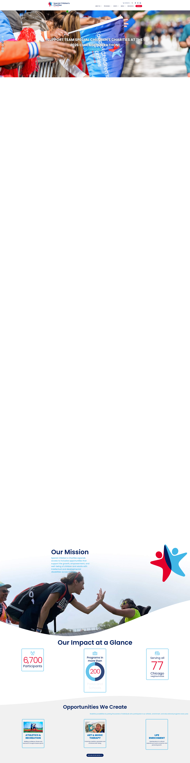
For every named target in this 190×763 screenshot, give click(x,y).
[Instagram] (137, 3)
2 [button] (2, 39)
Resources (131, 6)
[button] (132, 3)
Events (115, 6)
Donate (139, 6)
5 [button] (2, 48)
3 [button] (2, 42)
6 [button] (2, 51)
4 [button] (2, 45)
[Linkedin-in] (140, 3)
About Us (97, 6)
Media (122, 6)
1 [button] (2, 36)
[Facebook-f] (135, 3)
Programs (107, 6)
